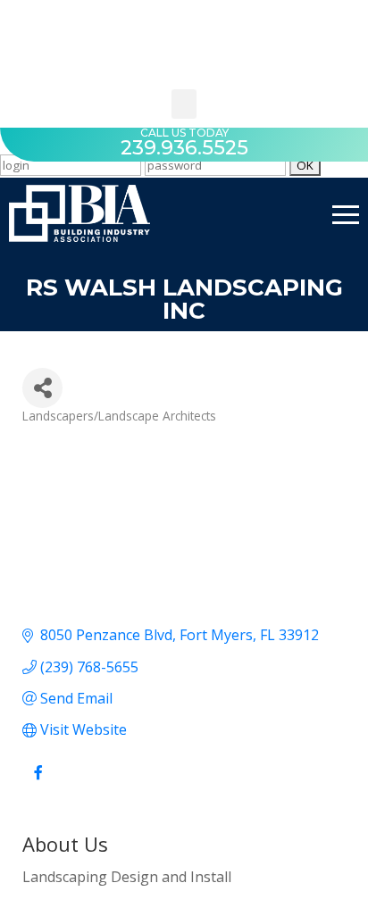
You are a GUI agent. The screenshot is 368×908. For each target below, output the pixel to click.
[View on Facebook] (38, 782)
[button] (184, 104)
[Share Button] (42, 388)
